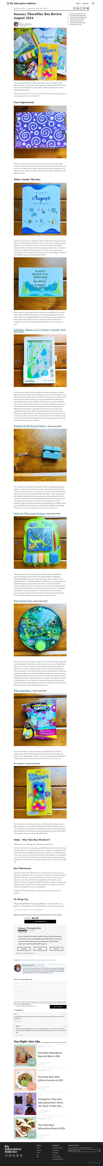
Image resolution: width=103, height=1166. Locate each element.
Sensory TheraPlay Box (21, 83)
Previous (16, 132)
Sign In (78, 3)
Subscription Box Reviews (28, 960)
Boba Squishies (22, 690)
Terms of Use (55, 1154)
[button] (17, 1021)
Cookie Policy (55, 1152)
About (37, 1147)
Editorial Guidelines (56, 1157)
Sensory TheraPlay (22, 166)
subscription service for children (47, 83)
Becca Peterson (25, 24)
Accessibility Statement (57, 1159)
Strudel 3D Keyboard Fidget (30, 425)
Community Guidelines (57, 1147)
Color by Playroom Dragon (29, 513)
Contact (38, 1152)
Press (37, 1157)
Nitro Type (36, 491)
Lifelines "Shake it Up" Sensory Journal (37, 329)
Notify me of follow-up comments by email (25, 1006)
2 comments (31, 25)
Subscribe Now (40, 921)
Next (64, 132)
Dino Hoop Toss (23, 600)
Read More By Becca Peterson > (57, 964)
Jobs (37, 1154)
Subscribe (85, 3)
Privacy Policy (55, 1150)
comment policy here (26, 1004)
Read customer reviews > (26, 953)
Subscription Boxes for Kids (47, 960)
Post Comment (58, 1007)
